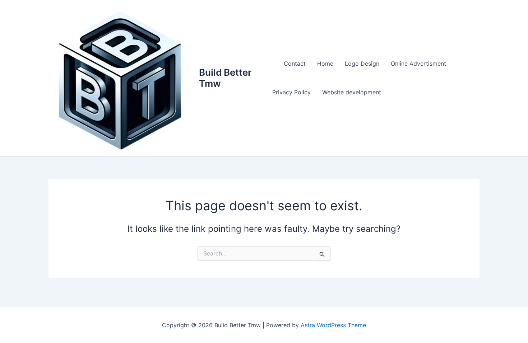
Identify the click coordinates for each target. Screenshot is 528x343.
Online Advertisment (418, 63)
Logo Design (362, 63)
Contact (295, 63)
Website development (351, 92)
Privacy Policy (291, 92)
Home (325, 63)
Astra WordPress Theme (333, 325)
